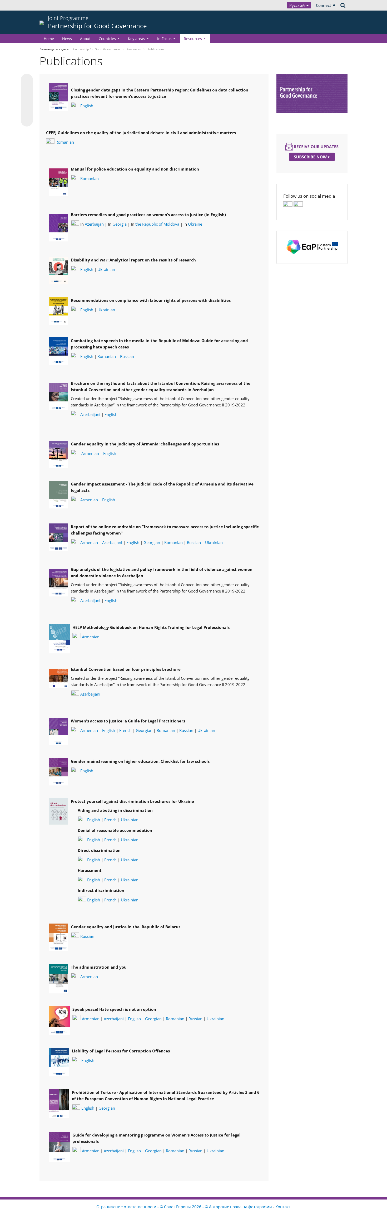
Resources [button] (193, 38)
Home (49, 38)
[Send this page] (27, 120)
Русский (297, 5)
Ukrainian (106, 269)
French (125, 730)
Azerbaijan (94, 224)
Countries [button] (107, 38)
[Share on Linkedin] (27, 110)
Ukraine (195, 224)
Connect (323, 5)
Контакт (283, 1206)
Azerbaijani (90, 414)
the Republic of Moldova (157, 224)
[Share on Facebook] (27, 100)
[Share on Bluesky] (27, 80)
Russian (127, 356)
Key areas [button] (136, 38)
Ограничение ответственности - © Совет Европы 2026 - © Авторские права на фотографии (184, 1206)
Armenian (90, 453)
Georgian (151, 542)
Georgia (119, 224)
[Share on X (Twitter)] (27, 90)
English (86, 105)
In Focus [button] (164, 38)
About (85, 38)
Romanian (65, 142)
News (67, 38)
